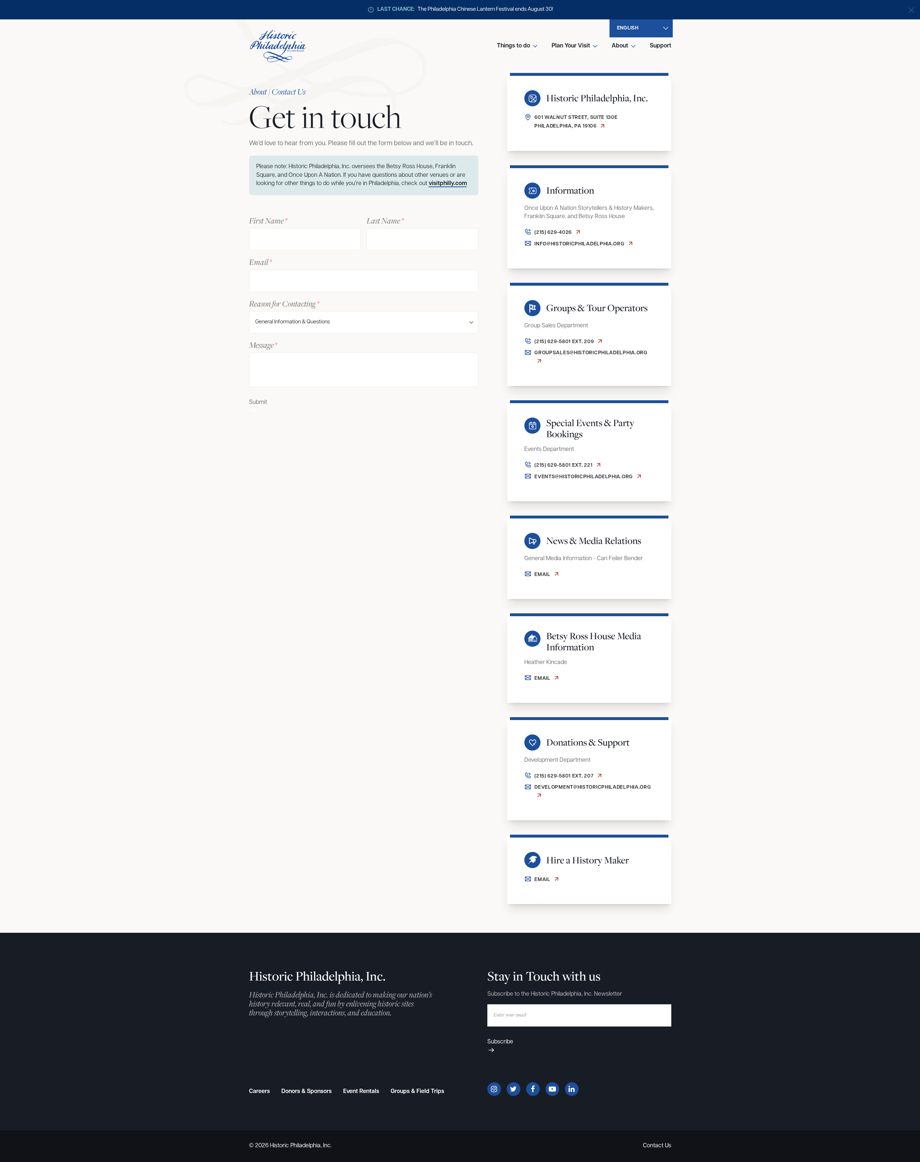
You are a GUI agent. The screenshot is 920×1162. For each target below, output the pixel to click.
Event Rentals (361, 1091)
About (620, 46)
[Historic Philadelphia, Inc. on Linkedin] (572, 1089)
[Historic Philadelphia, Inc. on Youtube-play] (552, 1089)
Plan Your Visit (571, 46)
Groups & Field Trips (417, 1091)
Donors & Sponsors (306, 1091)
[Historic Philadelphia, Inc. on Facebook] (533, 1089)
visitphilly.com (448, 183)
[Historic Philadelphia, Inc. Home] (278, 46)
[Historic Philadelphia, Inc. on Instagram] (494, 1089)
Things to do (513, 46)
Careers (259, 1091)
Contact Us (657, 1146)
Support (660, 46)
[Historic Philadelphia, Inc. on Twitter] (513, 1089)
